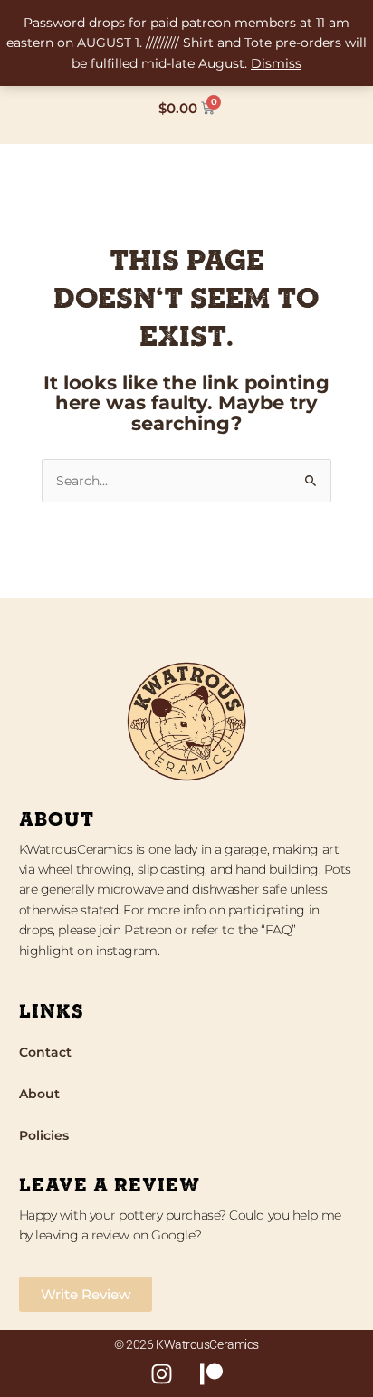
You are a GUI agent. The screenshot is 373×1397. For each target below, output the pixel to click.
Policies (44, 1135)
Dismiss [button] (276, 63)
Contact (45, 1052)
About (39, 1093)
